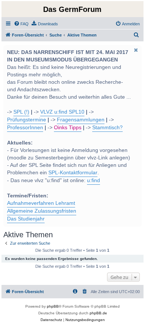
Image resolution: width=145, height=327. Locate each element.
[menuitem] (21, 23)
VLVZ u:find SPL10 (62, 112)
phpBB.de (98, 313)
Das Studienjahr (26, 219)
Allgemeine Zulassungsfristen (41, 211)
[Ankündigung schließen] (135, 50)
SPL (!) (21, 112)
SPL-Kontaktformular (72, 172)
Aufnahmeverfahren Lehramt (41, 203)
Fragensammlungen (80, 120)
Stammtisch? (107, 127)
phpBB (53, 306)
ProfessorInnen (25, 127)
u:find (93, 180)
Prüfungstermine (26, 120)
